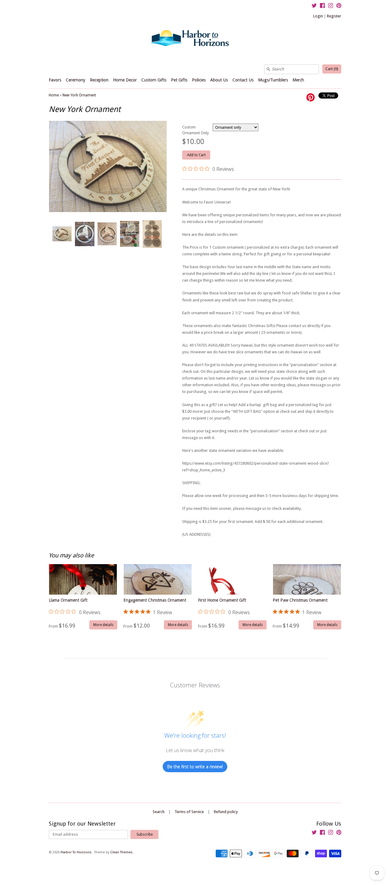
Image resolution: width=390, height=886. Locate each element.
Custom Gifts (153, 79)
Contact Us (243, 79)
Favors (55, 79)
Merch (298, 79)
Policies (199, 79)
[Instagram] (330, 6)
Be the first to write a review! (195, 766)
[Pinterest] (338, 6)
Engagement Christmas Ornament (154, 607)
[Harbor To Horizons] (195, 37)
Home (54, 95)
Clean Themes (121, 852)
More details (103, 625)
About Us (219, 79)
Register (334, 16)
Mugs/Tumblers (273, 79)
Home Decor (125, 79)
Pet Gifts (179, 79)
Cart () (331, 69)
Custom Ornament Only (195, 130)
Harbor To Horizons (76, 852)
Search (159, 811)
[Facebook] (322, 6)
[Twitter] (314, 6)
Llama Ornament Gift (75, 607)
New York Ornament (79, 95)
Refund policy (226, 811)
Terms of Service (189, 811)
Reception (99, 79)
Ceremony (75, 79)
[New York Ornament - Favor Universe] (62, 234)
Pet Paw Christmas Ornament (300, 607)
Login (318, 16)
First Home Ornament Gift (224, 607)
